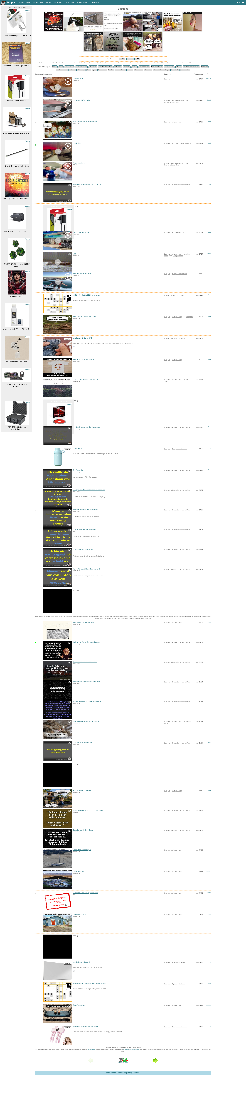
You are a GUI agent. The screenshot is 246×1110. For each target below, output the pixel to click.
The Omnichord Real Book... (17, 329)
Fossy (209, 184)
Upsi (74, 254)
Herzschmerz (69, 2)
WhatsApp (130, 70)
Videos (47, 2)
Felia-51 (209, 892)
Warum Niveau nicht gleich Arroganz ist (86, 569)
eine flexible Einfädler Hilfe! (82, 338)
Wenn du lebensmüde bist (82, 273)
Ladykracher (126, 66)
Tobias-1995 (208, 78)
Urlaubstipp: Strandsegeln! (82, 850)
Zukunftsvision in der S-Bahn (83, 830)
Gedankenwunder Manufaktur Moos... (17, 232)
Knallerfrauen (117, 66)
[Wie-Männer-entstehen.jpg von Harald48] (133, 31)
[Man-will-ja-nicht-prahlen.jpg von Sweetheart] (133, 51)
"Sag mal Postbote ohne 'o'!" (82, 743)
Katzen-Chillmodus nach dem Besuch (86, 721)
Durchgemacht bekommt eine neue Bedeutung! (89, 490)
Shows (89, 70)
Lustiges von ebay (169, 66)
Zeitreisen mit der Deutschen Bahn (85, 662)
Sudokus (182, 295)
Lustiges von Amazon (156, 66)
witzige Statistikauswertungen (161, 70)
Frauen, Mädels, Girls (81, 66)
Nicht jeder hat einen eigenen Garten (85, 893)
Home (21, 2)
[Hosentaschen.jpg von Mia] (93, 51)
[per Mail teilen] (120, 1061)
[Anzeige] (16, 30)
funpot (11, 2)
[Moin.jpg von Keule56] (54, 31)
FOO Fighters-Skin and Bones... (17, 166)
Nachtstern (208, 871)
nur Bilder (122, 59)
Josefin (209, 143)
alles (28, 2)
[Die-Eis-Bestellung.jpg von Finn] (172, 31)
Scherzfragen (81, 70)
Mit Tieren (178, 66)
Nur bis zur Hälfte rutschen (82, 100)
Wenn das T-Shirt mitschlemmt (83, 359)
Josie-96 (209, 99)
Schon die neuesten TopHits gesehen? (123, 1073)
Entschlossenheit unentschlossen (84, 529)
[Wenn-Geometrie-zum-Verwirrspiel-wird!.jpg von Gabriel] (93, 31)
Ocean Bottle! (77, 448)
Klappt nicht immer (79, 163)
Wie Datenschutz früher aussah (83, 622)
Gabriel (209, 232)
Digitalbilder (58, 2)
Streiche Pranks (102, 70)
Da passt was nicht (79, 914)
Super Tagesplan (79, 1005)
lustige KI (134, 66)
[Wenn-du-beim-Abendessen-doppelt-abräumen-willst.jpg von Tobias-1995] (73, 31)
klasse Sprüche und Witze (105, 66)
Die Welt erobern (78, 470)
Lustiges (35, 2)
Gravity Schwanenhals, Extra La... (17, 134)
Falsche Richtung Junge (81, 232)
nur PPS (137, 59)
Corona (61, 66)
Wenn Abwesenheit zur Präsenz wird (85, 509)
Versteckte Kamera (120, 70)
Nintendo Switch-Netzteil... (17, 68)
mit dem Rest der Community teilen (131, 1049)
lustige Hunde (186, 143)
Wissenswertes (138, 70)
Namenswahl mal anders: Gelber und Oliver (88, 810)
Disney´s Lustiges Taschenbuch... (16, 427)
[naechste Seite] (155, 1062)
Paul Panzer (204, 66)
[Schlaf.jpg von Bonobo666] (113, 51)
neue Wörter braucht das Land (191, 66)
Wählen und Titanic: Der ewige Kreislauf (86, 642)
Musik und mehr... (83, 2)
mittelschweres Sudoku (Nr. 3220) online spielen (89, 983)
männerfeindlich (185, 70)
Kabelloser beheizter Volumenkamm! (85, 1026)
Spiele (94, 70)
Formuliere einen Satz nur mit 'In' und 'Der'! (87, 184)
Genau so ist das (78, 871)
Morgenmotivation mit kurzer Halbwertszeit (87, 701)
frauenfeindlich (175, 70)
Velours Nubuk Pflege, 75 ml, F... (17, 296)
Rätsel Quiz (73, 70)
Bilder (42, 2)
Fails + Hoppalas (69, 66)
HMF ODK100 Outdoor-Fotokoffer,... (17, 395)
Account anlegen (91, 1049)
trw (210, 337)
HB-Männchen (93, 66)
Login (238, 2)
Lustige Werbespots (144, 66)
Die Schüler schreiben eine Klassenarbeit (87, 427)
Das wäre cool (78, 78)
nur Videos (130, 59)
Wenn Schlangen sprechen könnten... (85, 316)
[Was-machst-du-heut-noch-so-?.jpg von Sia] (153, 51)
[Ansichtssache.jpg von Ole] (192, 31)
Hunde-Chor (77, 143)
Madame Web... (17, 264)
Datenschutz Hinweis (123, 1062)
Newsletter (95, 2)
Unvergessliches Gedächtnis (83, 549)
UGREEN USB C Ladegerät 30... (17, 199)
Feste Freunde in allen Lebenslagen (85, 379)
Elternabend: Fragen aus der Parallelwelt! (87, 681)
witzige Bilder (148, 70)
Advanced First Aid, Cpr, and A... (17, 33)
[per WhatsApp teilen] (125, 1061)
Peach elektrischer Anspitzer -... (16, 101)
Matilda (209, 121)
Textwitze (110, 70)
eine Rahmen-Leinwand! (81, 962)
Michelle (209, 253)
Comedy (54, 66)
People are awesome (62, 70)
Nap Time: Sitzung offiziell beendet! (85, 121)
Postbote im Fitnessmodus (82, 790)
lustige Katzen (178, 256)
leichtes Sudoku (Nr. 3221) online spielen (87, 295)
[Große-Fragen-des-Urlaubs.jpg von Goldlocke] (113, 31)
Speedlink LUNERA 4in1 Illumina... (17, 353)
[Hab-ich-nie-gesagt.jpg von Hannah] (153, 31)
